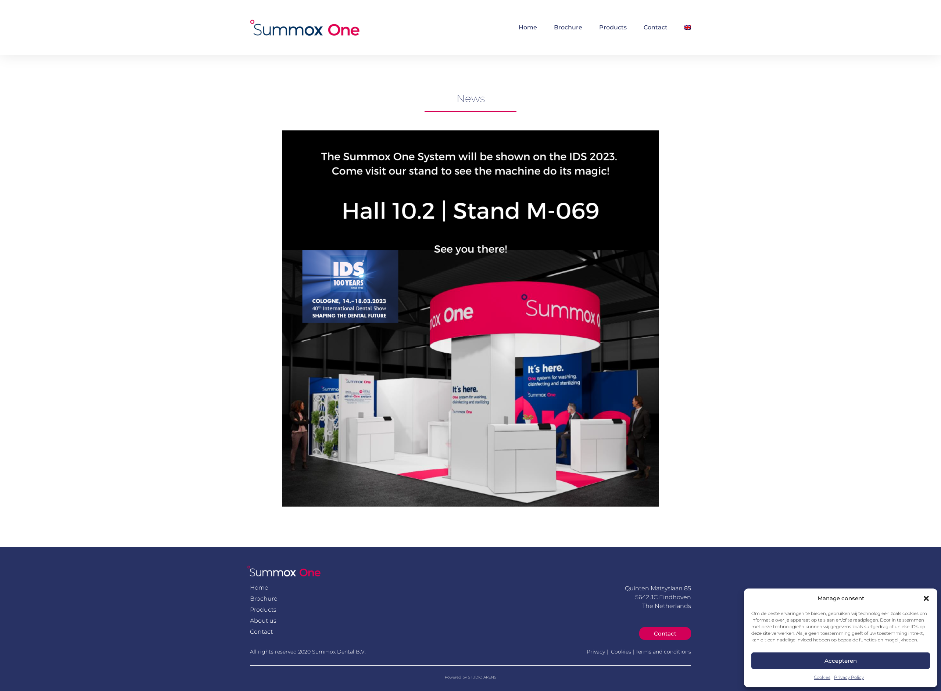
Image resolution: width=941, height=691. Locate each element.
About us (263, 620)
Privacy (597, 651)
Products (613, 27)
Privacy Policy (849, 677)
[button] (926, 598)
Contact (656, 27)
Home (528, 27)
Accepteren (840, 660)
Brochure (568, 27)
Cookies (822, 677)
